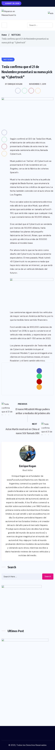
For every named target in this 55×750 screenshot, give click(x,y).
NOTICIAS (16, 34)
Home (4, 34)
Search (48, 576)
